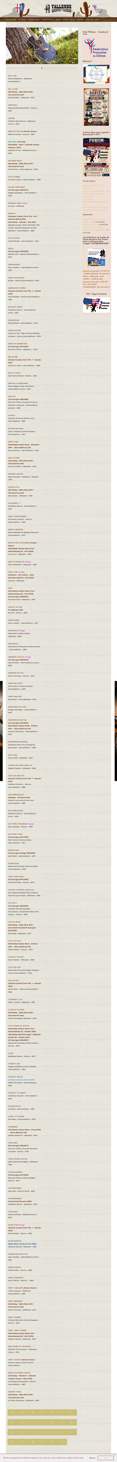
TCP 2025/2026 (88, 199)
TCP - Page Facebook (96, 294)
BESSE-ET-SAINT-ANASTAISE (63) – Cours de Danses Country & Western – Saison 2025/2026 (96, 193)
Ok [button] (106, 1458)
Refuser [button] (92, 1458)
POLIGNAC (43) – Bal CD (91, 225)
